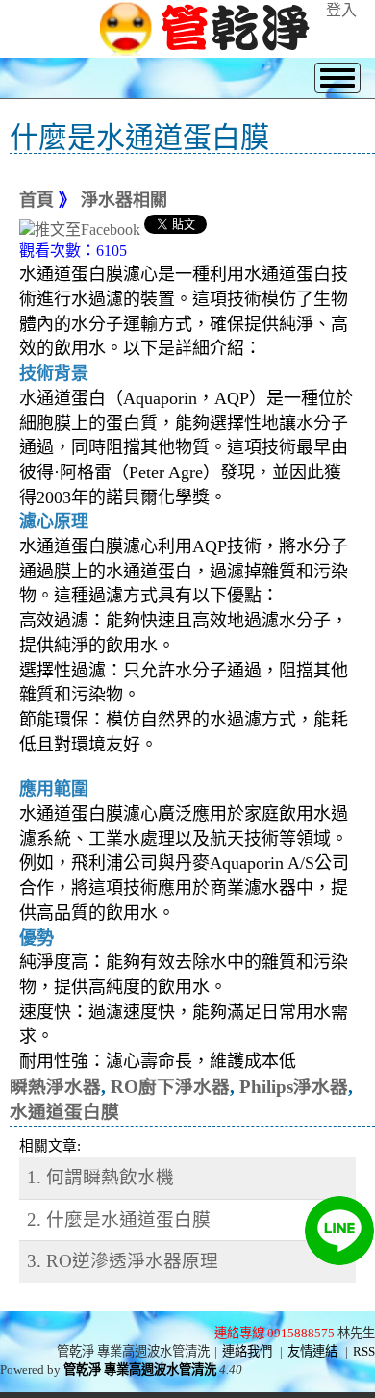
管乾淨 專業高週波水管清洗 (139, 1369)
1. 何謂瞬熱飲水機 (100, 1177)
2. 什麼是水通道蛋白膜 (119, 1219)
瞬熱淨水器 (55, 1087)
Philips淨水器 (293, 1087)
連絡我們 (247, 1351)
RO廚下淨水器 (170, 1087)
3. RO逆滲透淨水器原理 (122, 1261)
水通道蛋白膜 (64, 1112)
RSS (364, 1351)
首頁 (36, 200)
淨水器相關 (124, 200)
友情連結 (313, 1351)
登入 (341, 10)
